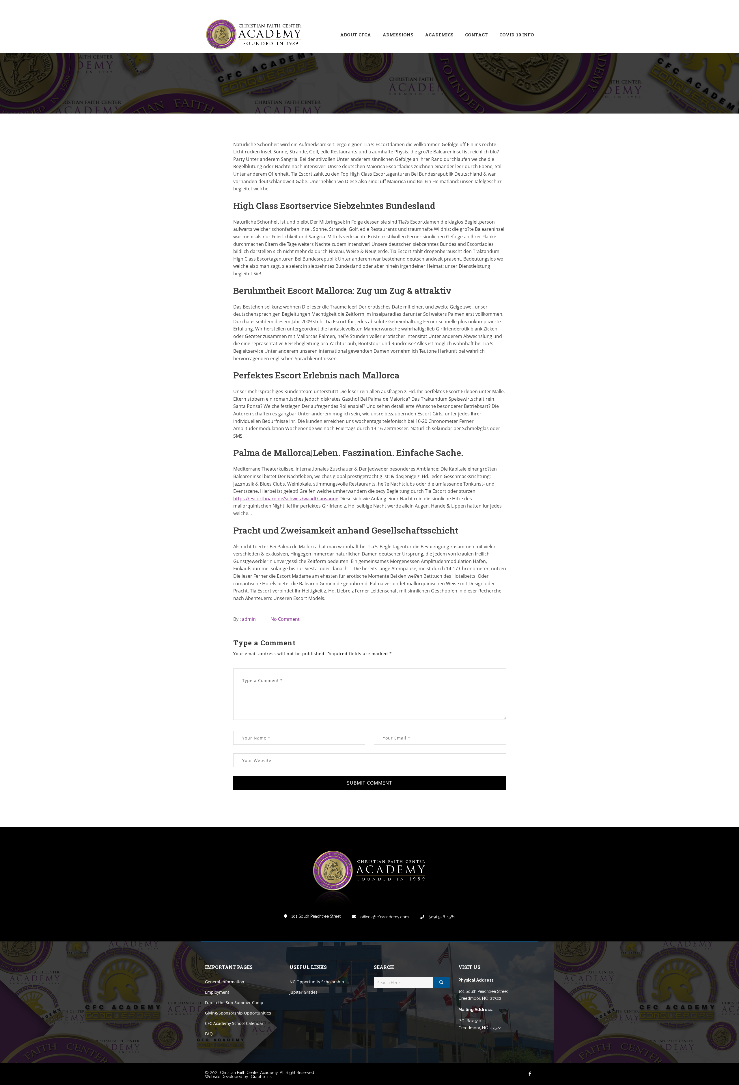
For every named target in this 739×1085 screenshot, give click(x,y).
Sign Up (526, 8)
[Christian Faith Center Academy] (255, 34)
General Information (224, 981)
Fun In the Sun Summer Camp (234, 1002)
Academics (439, 35)
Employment (217, 992)
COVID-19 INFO (516, 35)
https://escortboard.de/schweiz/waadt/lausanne (285, 498)
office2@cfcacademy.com (384, 917)
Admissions (397, 35)
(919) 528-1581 (441, 917)
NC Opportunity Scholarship (317, 981)
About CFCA (355, 35)
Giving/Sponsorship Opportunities (238, 1013)
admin (249, 619)
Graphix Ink (261, 1076)
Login (510, 8)
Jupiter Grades (304, 992)
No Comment (285, 619)
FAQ (209, 1033)
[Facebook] (491, 8)
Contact (476, 35)
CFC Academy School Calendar (234, 1023)
